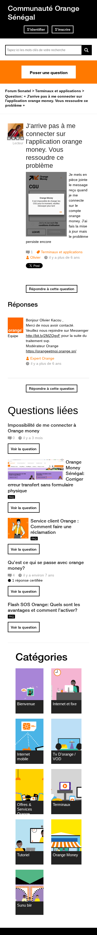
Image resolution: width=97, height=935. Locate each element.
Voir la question (23, 449)
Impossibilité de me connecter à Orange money (42, 427)
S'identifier (36, 29)
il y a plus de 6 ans (46, 363)
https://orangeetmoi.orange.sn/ (51, 351)
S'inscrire (62, 29)
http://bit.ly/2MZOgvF (43, 336)
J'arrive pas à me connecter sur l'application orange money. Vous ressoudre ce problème (54, 145)
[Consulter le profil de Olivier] (15, 138)
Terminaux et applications (62, 252)
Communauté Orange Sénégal (43, 12)
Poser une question (49, 72)
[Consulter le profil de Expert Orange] (15, 332)
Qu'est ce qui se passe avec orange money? (46, 565)
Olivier (35, 257)
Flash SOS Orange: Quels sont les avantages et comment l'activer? (44, 607)
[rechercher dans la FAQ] (86, 50)
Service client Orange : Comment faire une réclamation (55, 526)
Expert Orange (42, 358)
